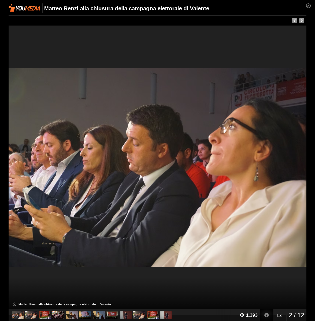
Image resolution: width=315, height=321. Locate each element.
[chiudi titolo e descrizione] (14, 304)
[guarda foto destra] (187, 167)
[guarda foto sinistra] (38, 167)
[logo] (24, 8)
